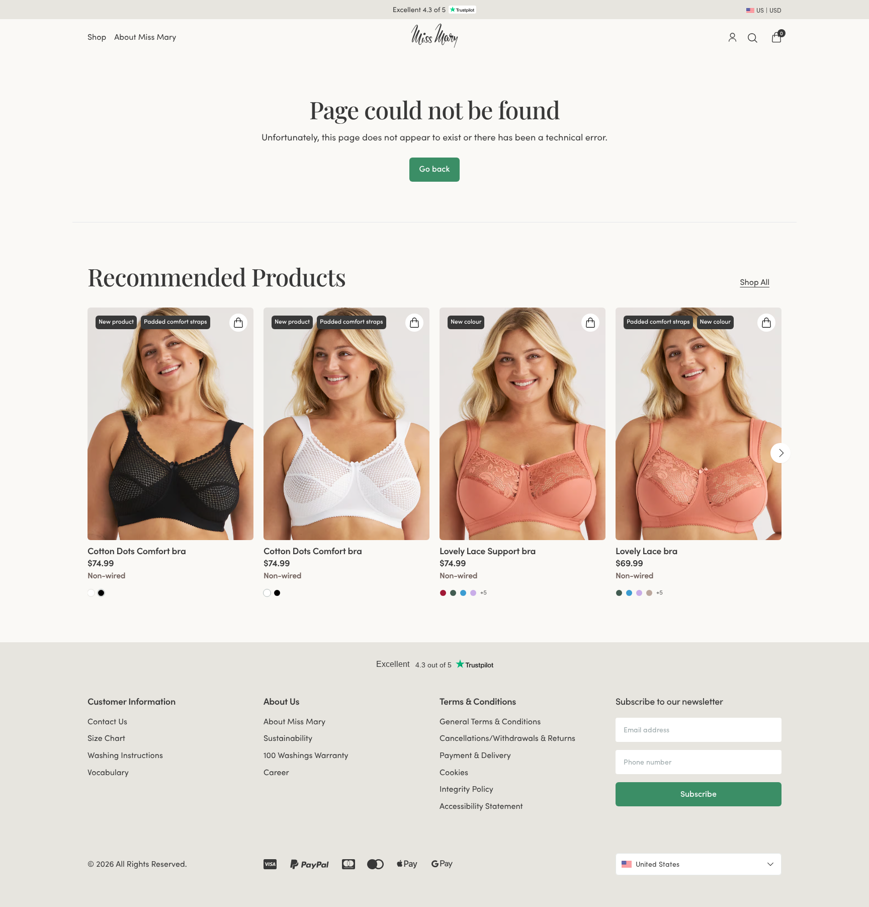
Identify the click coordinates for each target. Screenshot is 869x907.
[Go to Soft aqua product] (463, 593)
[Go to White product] (91, 593)
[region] (434, 453)
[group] (170, 453)
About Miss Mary (145, 37)
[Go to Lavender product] (473, 593)
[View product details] (170, 569)
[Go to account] (732, 37)
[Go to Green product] (453, 593)
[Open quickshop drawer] (238, 323)
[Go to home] (434, 36)
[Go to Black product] (101, 593)
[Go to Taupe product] (649, 593)
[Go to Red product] (443, 593)
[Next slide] (780, 453)
